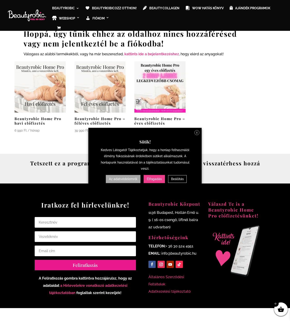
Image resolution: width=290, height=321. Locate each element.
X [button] (197, 132)
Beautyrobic (63, 8)
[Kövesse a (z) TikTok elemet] (179, 264)
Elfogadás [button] (154, 179)
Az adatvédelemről (123, 179)
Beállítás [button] (177, 179)
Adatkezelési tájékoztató (169, 291)
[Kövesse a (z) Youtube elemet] (170, 264)
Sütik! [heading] (145, 142)
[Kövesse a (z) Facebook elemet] (152, 264)
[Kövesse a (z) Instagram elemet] (161, 264)
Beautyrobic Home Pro (231, 213)
